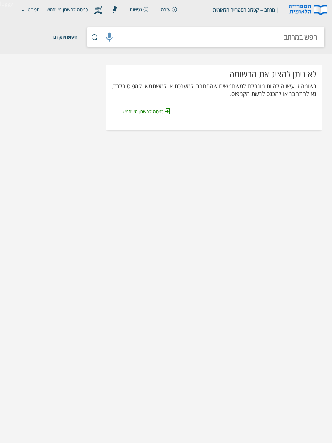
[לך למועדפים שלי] (114, 9)
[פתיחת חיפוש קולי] (109, 37)
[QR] (97, 9)
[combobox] (220, 37)
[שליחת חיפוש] (94, 37)
